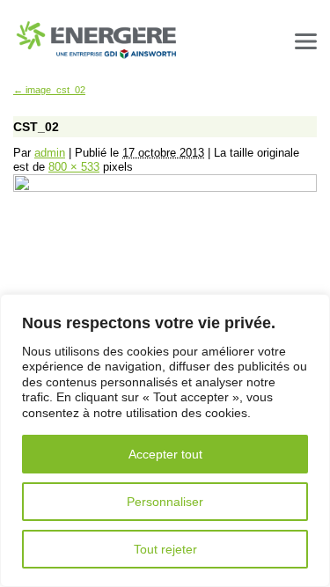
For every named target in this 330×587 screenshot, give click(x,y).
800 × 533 (73, 166)
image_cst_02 (49, 89)
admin (49, 152)
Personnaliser (165, 502)
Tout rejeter (165, 549)
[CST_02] (165, 188)
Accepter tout (165, 454)
